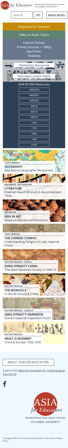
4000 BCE (34, 95)
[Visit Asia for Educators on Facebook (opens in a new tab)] (5, 383)
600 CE (34, 111)
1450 (34, 122)
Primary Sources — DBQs (34, 47)
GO (38, 15)
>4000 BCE (34, 89)
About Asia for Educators (28, 362)
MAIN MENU (56, 15)
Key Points (34, 51)
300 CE (34, 106)
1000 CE (34, 117)
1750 (34, 128)
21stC (34, 144)
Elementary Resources (34, 65)
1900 (34, 133)
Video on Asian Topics (34, 35)
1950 (34, 139)
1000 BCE (34, 100)
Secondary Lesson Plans (34, 76)
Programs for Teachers (34, 27)
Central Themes (34, 43)
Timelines (34, 56)
